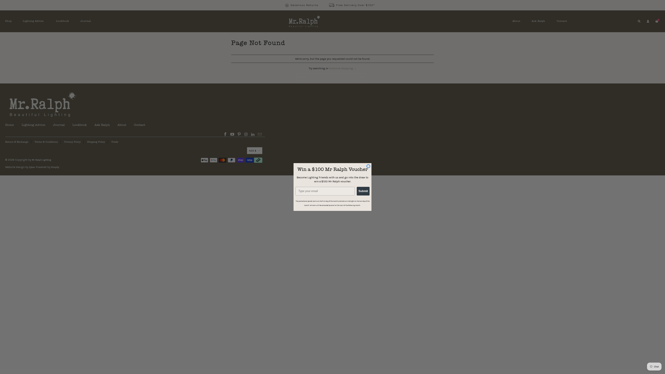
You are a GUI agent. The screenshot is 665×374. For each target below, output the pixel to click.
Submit (363, 191)
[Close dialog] (368, 166)
